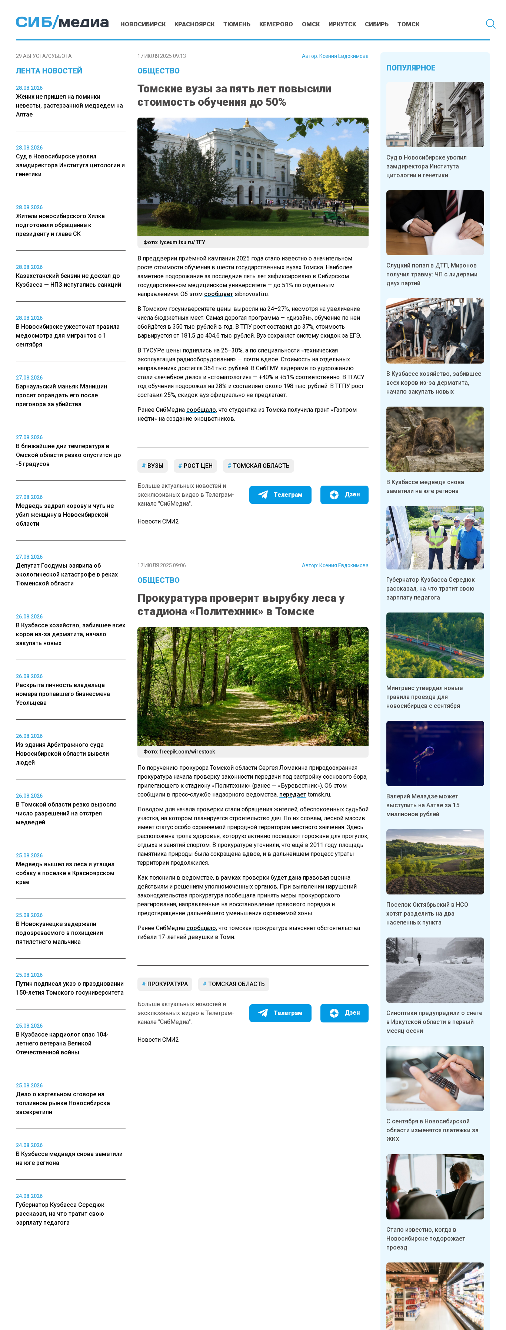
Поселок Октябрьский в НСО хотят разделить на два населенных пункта (427, 913)
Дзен (352, 494)
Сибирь (377, 24)
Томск (408, 24)
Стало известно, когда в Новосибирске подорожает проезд (425, 1238)
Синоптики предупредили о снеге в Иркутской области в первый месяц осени (434, 1021)
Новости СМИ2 (158, 521)
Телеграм (288, 494)
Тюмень (236, 24)
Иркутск (342, 24)
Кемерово (276, 24)
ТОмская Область (261, 465)
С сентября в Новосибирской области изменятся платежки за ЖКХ (432, 1130)
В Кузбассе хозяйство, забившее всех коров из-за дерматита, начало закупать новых (433, 382)
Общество (158, 70)
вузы (154, 465)
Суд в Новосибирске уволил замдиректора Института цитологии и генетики (426, 166)
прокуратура (167, 984)
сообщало (201, 409)
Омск (311, 24)
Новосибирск (143, 24)
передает (292, 794)
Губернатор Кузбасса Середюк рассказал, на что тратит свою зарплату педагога (430, 588)
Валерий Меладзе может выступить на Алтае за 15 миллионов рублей (422, 805)
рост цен (197, 465)
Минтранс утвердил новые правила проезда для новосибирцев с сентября (424, 696)
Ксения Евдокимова (344, 56)
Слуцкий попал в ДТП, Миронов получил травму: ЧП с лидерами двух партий (431, 274)
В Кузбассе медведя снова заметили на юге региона (425, 487)
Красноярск (194, 24)
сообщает (218, 294)
